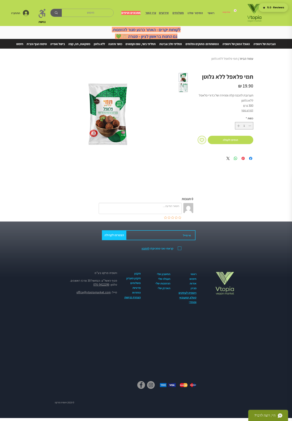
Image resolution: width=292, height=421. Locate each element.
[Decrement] (250, 125)
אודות (193, 283)
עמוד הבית (246, 59)
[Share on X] (228, 158)
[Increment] (238, 125)
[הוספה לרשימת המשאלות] (202, 140)
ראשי (193, 274)
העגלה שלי (164, 279)
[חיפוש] (56, 13)
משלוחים (135, 283)
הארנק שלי (164, 288)
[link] (229, 11)
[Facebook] (141, 385)
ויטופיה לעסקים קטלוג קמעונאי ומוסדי (187, 297)
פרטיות (136, 288)
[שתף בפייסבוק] (250, 158)
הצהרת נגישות (132, 297)
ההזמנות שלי (163, 283)
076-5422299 (101, 284)
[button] (264, 42)
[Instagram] (151, 385)
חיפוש (193, 279)
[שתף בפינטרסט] (243, 158)
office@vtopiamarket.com (93, 292)
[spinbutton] (244, 125)
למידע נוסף (247, 110)
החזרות (136, 292)
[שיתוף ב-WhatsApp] (235, 158)
